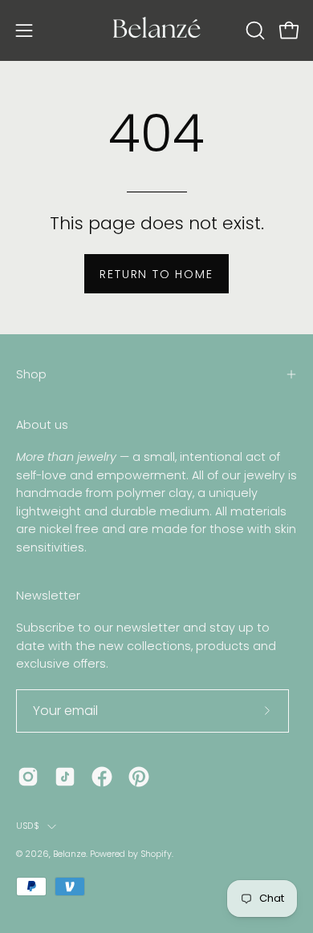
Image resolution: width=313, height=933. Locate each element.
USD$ (27, 826)
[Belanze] (156, 30)
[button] (253, 30)
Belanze (69, 854)
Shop (31, 374)
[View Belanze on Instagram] (28, 777)
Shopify (156, 854)
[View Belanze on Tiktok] (65, 777)
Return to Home (156, 274)
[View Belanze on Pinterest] (139, 777)
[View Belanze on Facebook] (102, 777)
